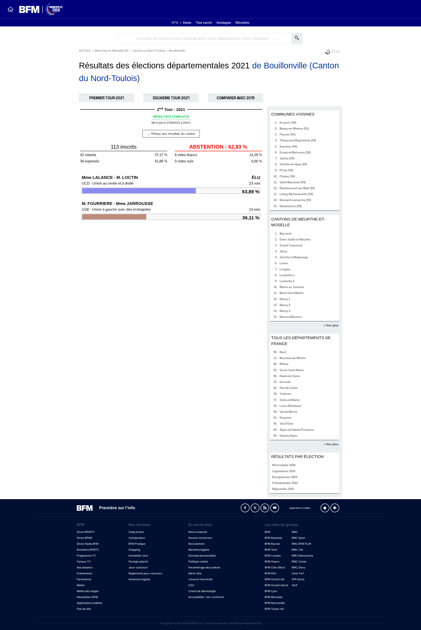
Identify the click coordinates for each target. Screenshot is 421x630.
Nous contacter (197, 532)
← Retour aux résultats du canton (171, 133)
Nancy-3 (285, 311)
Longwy (285, 269)
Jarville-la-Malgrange (294, 257)
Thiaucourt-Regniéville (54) (298, 140)
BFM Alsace (272, 561)
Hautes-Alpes (288, 435)
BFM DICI (270, 573)
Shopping (134, 549)
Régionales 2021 (283, 489)
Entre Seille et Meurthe (295, 239)
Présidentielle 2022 (285, 483)
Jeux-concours (138, 567)
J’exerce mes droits (200, 579)
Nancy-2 (285, 305)
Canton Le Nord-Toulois (149, 50)
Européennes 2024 (284, 477)
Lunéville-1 (287, 275)
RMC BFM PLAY (301, 543)
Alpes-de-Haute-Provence (297, 429)
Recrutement (196, 543)
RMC (295, 532)
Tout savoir (204, 22)
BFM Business (273, 537)
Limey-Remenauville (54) (296, 194)
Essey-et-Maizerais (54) (295, 152)
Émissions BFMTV (88, 549)
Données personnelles (202, 555)
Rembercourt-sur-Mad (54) (297, 188)
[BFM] (10, 9)
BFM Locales (273, 555)
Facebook (245, 508)
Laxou (284, 263)
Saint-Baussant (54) (293, 182)
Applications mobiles (89, 603)
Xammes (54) (288, 146)
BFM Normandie (275, 603)
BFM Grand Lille (274, 579)
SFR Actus (298, 579)
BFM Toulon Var (274, 608)
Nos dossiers (85, 567)
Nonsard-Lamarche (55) (295, 200)
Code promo (136, 532)
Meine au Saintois (292, 287)
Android (334, 508)
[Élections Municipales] (38, 9)
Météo (81, 585)
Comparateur (136, 537)
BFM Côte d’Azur (275, 567)
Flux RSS (264, 508)
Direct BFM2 (84, 537)
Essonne (285, 417)
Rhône (284, 364)
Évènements (84, 573)
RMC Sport (298, 537)
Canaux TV (84, 561)
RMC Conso (299, 561)
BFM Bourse (272, 543)
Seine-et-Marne (290, 400)
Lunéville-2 (287, 281)
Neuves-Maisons (291, 317)
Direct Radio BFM (87, 543)
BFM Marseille (273, 597)
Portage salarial (138, 561)
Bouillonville (177, 50)
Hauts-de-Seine (290, 376)
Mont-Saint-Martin (292, 293)
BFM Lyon (271, 591)
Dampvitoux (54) (290, 206)
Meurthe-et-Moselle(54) (112, 50)
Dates (187, 22)
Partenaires (84, 579)
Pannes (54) (287, 134)
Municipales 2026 (284, 465)
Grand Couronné (291, 245)
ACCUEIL (85, 50)
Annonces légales (139, 579)
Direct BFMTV (85, 532)
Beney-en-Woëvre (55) (294, 128)
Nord (283, 352)
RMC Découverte (302, 555)
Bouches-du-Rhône (292, 358)
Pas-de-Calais (289, 388)
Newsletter (274, 508)
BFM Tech (271, 549)
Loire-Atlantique (290, 406)
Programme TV (86, 555)
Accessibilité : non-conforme (206, 597)
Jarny (283, 251)
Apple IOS (325, 508)
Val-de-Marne (288, 411)
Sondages (223, 22)
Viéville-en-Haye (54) (293, 164)
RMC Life (297, 549)
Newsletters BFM (87, 597)
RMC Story (298, 567)
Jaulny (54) (287, 158)
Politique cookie (198, 561)
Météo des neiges (87, 591)
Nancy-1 (285, 299)
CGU (191, 585)
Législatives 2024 (283, 471)
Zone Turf (298, 573)
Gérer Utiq (194, 573)
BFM (175, 22)
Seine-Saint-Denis (292, 370)
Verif (294, 585)
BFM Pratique (136, 543)
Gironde (285, 382)
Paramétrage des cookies (204, 567)
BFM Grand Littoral (276, 585)
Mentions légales (198, 549)
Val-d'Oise (286, 423)
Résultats (242, 22)
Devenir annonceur (200, 537)
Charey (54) (287, 176)
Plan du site (84, 608)
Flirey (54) (286, 170)
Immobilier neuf (138, 555)
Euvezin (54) (288, 122)
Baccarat (285, 233)
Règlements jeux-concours (145, 573)
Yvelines (285, 393)
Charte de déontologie (202, 591)
